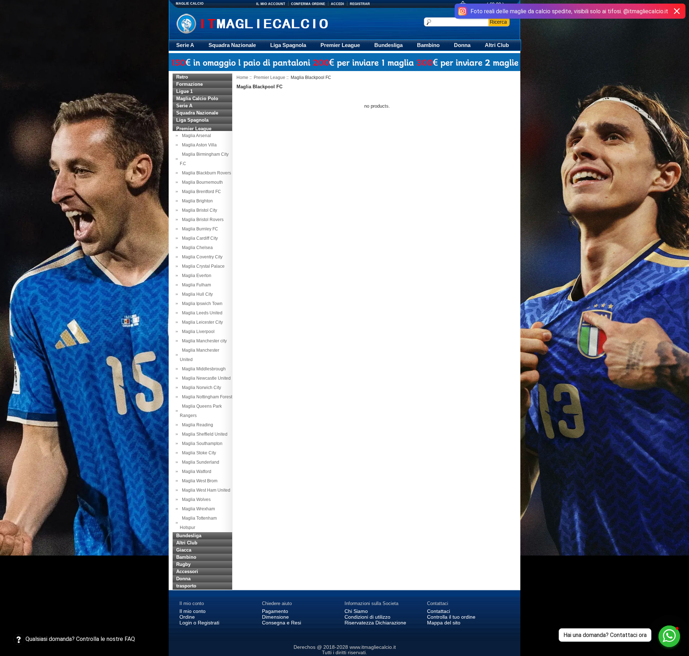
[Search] (499, 22)
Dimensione (275, 617)
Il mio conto (192, 611)
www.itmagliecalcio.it (373, 647)
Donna (462, 45)
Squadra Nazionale (232, 45)
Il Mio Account (270, 4)
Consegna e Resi (281, 622)
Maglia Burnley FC (199, 228)
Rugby (183, 564)
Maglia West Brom (198, 480)
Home (242, 77)
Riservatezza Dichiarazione (375, 622)
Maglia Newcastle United (205, 378)
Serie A (185, 45)
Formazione (189, 84)
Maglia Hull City (196, 294)
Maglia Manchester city (203, 340)
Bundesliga (388, 45)
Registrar (360, 4)
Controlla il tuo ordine (451, 617)
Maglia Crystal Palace (202, 266)
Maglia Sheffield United (204, 434)
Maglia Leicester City (201, 322)
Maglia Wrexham (197, 508)
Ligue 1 (184, 91)
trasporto (186, 586)
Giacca (183, 550)
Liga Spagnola (288, 45)
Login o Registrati (199, 622)
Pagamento (275, 611)
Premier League (340, 45)
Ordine (187, 617)
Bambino (428, 45)
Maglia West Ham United (205, 490)
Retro (182, 77)
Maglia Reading (196, 424)
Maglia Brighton (196, 200)
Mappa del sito (443, 622)
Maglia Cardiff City (199, 238)
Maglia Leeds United (201, 312)
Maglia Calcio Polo (197, 98)
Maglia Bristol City (198, 210)
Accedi (337, 4)
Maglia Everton (195, 275)
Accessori (187, 571)
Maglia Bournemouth (201, 182)
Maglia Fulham (195, 284)
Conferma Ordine (308, 4)
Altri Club (497, 45)
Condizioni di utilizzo (367, 617)
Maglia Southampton (201, 443)
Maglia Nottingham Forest (206, 396)
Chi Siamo (356, 611)
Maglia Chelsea (196, 247)
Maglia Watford (195, 471)
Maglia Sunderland (199, 462)
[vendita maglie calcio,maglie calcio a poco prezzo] (267, 23)
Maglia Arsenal (195, 135)
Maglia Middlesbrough (203, 368)
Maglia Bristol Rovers (202, 219)
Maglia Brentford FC (200, 191)
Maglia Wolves (195, 499)
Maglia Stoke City (198, 452)
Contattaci (438, 611)
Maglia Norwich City (200, 387)
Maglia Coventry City (201, 256)
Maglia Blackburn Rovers (205, 172)
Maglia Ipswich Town (201, 303)
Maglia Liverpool (197, 331)
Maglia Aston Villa (198, 144)
